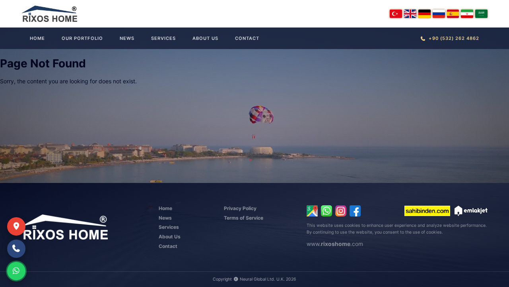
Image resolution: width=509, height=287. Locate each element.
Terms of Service (243, 218)
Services (163, 38)
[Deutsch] (424, 14)
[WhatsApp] (326, 210)
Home (37, 38)
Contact (247, 38)
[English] (410, 14)
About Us (205, 38)
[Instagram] (340, 210)
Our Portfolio (82, 38)
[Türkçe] (396, 14)
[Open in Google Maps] (312, 210)
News (127, 38)
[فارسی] (467, 14)
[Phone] (16, 249)
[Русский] (439, 14)
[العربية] (481, 14)
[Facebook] (355, 210)
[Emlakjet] (471, 211)
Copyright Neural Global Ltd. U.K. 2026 (254, 279)
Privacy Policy (240, 208)
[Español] (453, 14)
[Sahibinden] (427, 211)
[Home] (49, 14)
